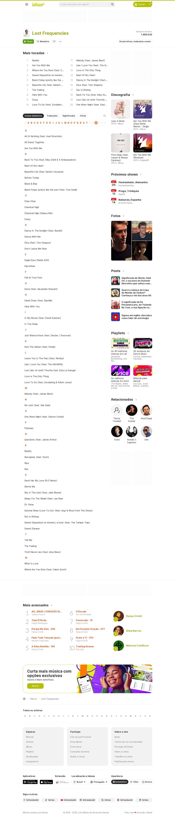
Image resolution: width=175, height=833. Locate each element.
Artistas (29, 742)
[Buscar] (112, 4)
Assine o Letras (77, 756)
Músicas (30, 737)
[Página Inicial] (24, 698)
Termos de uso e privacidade (128, 742)
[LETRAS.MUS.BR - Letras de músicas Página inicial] (38, 4)
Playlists (30, 751)
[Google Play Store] (30, 782)
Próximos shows (124, 174)
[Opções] (60, 41)
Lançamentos (32, 761)
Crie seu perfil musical (80, 737)
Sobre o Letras (122, 751)
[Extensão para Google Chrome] (62, 782)
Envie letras (75, 747)
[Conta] (149, 4)
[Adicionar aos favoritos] (54, 41)
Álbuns (29, 747)
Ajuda (117, 737)
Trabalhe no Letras (123, 756)
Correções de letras (79, 751)
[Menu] (26, 4)
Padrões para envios (124, 761)
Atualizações (32, 756)
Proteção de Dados (124, 747)
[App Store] (46, 782)
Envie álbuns (76, 742)
